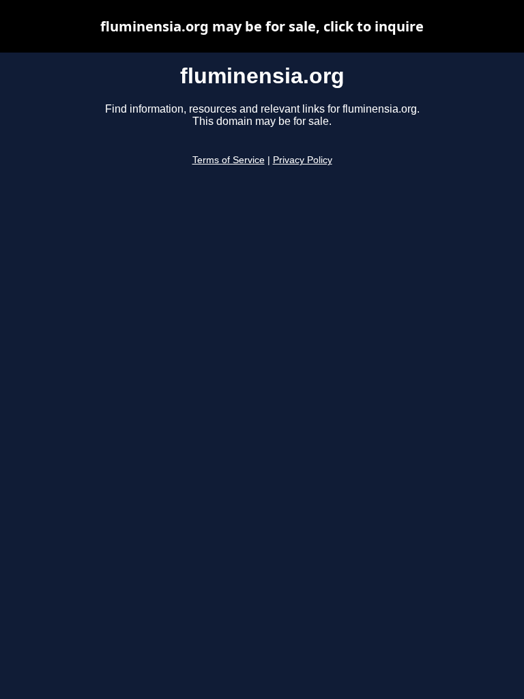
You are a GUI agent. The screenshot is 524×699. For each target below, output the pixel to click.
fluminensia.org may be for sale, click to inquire (262, 26)
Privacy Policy (302, 160)
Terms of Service (228, 160)
